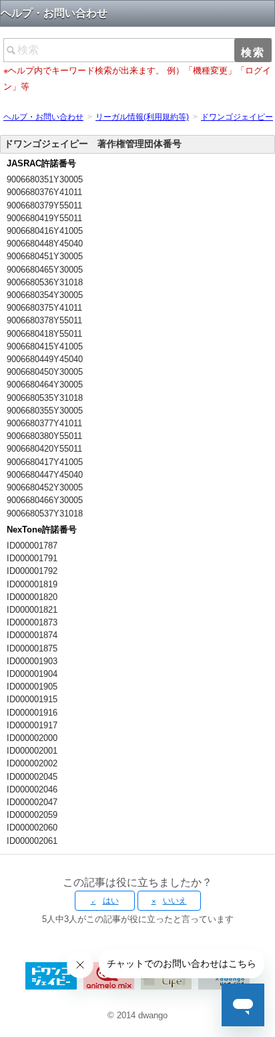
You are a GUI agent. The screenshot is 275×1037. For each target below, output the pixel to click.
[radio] (105, 901)
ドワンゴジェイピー (237, 117)
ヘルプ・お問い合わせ (43, 117)
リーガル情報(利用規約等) (142, 117)
